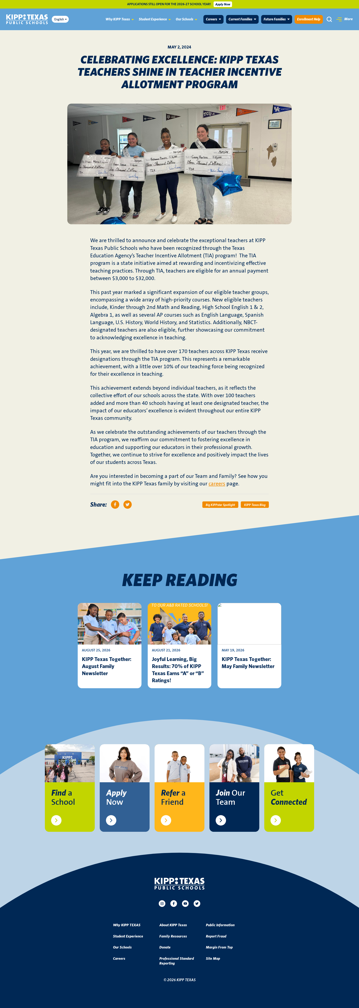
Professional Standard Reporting (176, 961)
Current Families (240, 19)
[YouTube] (185, 903)
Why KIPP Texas (118, 19)
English (59, 19)
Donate (165, 947)
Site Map (213, 959)
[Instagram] (162, 903)
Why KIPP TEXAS (126, 925)
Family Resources (173, 936)
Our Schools (184, 19)
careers (217, 484)
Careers (211, 19)
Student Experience (153, 19)
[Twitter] (197, 903)
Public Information (220, 925)
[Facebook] (173, 903)
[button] (344, 19)
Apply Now (222, 4)
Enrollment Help (308, 19)
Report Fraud (216, 936)
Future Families (275, 19)
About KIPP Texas (173, 925)
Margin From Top (219, 947)
